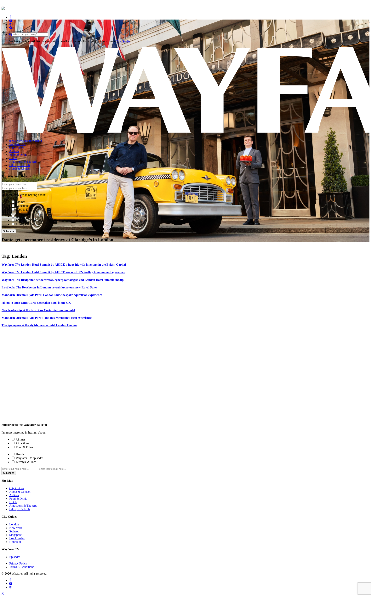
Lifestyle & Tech (26, 224)
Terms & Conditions (21, 567)
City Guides (123, 41)
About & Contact (19, 491)
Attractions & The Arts (23, 505)
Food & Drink (24, 209)
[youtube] (10, 20)
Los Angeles (17, 538)
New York (15, 527)
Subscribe (8, 231)
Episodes (14, 557)
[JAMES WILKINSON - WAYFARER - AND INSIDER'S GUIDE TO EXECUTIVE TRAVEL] (3, 7)
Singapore (15, 534)
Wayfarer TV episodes (29, 220)
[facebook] (10, 17)
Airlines (20, 202)
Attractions (22, 205)
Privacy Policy (18, 563)
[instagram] (10, 24)
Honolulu (15, 541)
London (14, 524)
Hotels (20, 216)
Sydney (14, 531)
